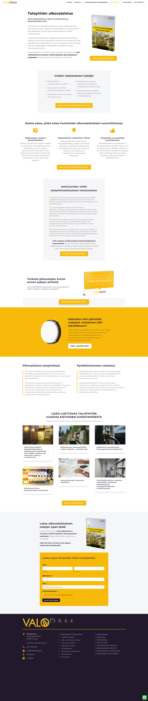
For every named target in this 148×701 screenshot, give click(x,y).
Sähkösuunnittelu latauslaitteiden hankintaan (36, 489)
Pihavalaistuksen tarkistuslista (108, 651)
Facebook (30, 654)
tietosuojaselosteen (67, 595)
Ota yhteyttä (139, 2)
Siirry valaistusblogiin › (74, 503)
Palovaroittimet (66, 654)
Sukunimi (77, 571)
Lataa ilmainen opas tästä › (103, 58)
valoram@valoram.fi (34, 651)
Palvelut (77, 2)
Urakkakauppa (102, 634)
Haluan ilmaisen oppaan (51, 600)
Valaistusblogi (101, 640)
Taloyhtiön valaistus (67, 637)
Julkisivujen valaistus (68, 643)
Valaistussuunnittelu (68, 645)
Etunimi (45, 571)
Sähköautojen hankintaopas (107, 653)
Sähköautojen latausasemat (70, 651)
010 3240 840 (32, 647)
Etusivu (69, 2)
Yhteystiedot (65, 657)
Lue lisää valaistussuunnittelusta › (74, 167)
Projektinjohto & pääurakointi (96, 2)
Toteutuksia (127, 2)
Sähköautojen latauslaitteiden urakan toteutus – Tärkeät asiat (74, 448)
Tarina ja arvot (101, 642)
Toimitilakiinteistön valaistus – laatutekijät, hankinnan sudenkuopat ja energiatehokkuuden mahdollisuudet (110, 484)
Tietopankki (114, 2)
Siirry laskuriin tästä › (79, 346)
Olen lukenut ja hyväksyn (58, 595)
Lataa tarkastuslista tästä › (74, 302)
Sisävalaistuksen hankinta (106, 648)
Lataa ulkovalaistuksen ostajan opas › (74, 105)
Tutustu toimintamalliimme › (74, 254)
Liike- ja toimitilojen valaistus (71, 640)
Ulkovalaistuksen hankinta (106, 645)
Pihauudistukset (66, 648)
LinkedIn (30, 658)
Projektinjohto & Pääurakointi (71, 634)
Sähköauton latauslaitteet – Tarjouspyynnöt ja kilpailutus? (110, 448)
